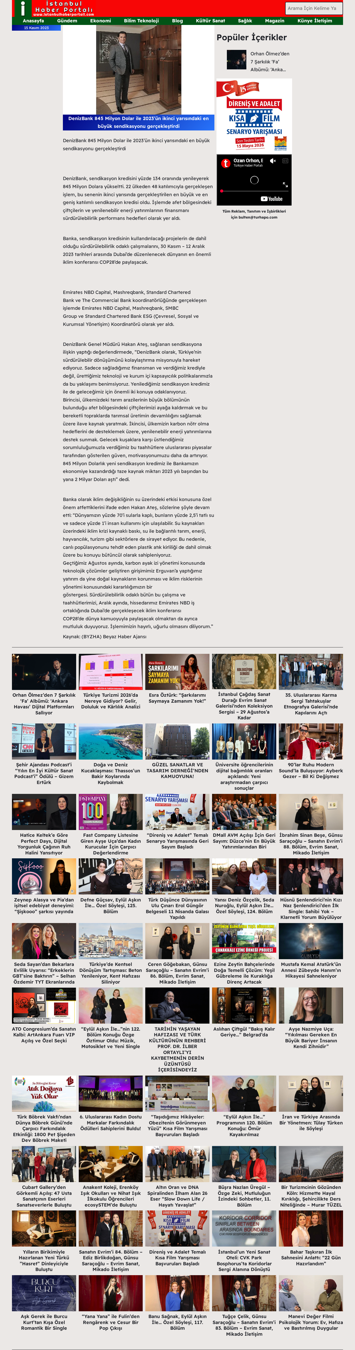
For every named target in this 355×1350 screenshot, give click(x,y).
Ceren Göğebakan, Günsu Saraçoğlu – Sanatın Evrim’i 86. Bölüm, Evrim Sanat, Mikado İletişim (177, 973)
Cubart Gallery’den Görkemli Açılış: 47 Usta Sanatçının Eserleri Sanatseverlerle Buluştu (44, 1196)
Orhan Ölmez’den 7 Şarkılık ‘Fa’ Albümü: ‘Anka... (270, 62)
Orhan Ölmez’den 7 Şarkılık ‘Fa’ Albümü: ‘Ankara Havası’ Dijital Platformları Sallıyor (44, 704)
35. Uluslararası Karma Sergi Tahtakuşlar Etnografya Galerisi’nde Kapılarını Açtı (311, 704)
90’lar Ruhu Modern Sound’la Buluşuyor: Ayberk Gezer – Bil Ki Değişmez (311, 770)
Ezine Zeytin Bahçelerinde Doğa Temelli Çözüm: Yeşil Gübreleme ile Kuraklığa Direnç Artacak (244, 973)
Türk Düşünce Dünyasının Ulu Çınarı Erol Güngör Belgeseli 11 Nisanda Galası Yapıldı (177, 908)
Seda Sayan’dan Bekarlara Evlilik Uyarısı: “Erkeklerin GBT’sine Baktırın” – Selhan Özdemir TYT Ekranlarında (44, 973)
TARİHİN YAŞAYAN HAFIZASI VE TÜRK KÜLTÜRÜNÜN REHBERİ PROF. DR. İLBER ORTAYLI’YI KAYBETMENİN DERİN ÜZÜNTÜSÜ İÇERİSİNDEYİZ (177, 1049)
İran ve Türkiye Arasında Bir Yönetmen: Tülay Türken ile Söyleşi (311, 1122)
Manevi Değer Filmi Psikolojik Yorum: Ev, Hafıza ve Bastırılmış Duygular (311, 1322)
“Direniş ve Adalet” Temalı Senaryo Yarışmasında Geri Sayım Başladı (177, 841)
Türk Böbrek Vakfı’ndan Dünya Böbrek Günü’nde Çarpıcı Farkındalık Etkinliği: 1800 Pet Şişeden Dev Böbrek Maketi (44, 1128)
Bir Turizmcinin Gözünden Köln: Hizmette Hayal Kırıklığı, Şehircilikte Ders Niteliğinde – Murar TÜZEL (311, 1196)
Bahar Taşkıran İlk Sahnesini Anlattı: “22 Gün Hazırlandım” (311, 1258)
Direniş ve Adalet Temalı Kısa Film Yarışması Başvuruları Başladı (177, 1258)
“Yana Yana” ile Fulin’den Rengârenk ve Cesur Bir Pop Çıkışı (111, 1322)
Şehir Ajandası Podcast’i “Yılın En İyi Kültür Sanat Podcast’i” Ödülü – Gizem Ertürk (44, 773)
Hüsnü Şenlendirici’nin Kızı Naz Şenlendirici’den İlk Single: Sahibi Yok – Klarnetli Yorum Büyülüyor (311, 908)
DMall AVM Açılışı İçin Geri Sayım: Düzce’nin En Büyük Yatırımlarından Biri (244, 841)
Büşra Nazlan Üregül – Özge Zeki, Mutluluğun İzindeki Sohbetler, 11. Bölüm (244, 1196)
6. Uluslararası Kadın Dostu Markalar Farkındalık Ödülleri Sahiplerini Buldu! (111, 1122)
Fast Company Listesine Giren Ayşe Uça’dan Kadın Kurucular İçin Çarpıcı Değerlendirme (111, 844)
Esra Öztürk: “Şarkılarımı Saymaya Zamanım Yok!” (177, 698)
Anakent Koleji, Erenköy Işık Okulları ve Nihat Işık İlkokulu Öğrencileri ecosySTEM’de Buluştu (111, 1196)
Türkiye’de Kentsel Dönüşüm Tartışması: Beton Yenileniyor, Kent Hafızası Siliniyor (110, 973)
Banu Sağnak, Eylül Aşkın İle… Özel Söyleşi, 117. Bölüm (177, 1322)
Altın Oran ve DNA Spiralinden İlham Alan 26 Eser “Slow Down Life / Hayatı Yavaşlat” (177, 1196)
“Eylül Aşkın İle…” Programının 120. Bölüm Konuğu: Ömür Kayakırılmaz (244, 1125)
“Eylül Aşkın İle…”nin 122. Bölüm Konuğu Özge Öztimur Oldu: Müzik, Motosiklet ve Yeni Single (110, 1038)
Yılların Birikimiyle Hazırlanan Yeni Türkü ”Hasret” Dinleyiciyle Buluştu (44, 1261)
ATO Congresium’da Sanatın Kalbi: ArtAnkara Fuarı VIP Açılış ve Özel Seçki (44, 1035)
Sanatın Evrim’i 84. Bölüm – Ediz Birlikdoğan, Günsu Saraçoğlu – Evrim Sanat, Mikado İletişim (110, 1261)
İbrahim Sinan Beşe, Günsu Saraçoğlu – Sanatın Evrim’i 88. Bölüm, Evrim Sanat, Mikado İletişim (311, 844)
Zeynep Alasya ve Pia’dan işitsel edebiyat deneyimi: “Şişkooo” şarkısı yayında (44, 905)
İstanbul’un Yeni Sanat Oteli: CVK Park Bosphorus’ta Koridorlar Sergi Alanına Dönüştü (244, 1261)
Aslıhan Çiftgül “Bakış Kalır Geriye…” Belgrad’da (244, 1032)
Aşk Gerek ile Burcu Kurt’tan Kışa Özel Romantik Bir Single (44, 1322)
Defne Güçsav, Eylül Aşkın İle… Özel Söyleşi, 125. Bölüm (110, 905)
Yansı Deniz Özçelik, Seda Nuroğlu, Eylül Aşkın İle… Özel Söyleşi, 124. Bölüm (244, 905)
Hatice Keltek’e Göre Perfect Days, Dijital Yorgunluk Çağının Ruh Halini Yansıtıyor (43, 844)
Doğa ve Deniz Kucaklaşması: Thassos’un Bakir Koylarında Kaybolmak (110, 773)
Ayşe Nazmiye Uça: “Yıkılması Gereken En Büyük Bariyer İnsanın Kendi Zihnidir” (311, 1038)
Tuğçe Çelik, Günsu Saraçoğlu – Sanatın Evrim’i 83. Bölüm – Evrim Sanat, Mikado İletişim (244, 1325)
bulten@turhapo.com (258, 217)
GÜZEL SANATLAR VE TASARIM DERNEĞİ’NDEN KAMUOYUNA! (177, 770)
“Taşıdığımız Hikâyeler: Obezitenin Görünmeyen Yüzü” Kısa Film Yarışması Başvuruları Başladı (177, 1125)
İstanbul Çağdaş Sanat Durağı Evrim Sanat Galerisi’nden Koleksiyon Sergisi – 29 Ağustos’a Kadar (244, 706)
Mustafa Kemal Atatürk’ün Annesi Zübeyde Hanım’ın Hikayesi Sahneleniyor (311, 970)
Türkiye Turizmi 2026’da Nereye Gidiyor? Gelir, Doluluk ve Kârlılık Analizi (110, 701)
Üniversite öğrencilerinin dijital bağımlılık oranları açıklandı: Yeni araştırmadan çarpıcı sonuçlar (244, 776)
